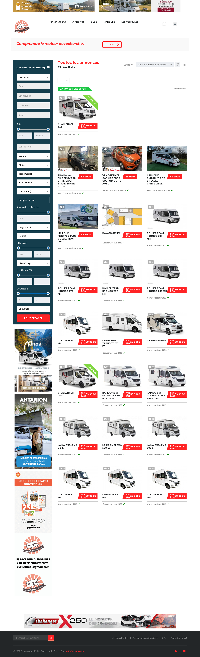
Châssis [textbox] (23, 165)
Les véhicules (129, 22)
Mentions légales (120, 638)
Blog (94, 22)
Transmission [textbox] (25, 173)
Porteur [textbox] (23, 156)
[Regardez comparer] (164, 24)
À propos (78, 22)
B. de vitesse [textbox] (25, 182)
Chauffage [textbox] (24, 308)
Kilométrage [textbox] (25, 263)
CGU (164, 638)
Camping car (58, 22)
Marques (109, 22)
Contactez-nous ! (179, 638)
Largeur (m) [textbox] (25, 227)
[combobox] (33, 77)
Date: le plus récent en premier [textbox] (152, 64)
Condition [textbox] (24, 77)
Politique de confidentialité (145, 638)
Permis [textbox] (22, 235)
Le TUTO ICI (110, 44)
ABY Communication (75, 651)
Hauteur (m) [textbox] (25, 191)
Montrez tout (180, 88)
